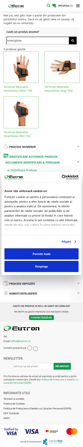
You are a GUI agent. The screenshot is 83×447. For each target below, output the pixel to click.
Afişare (66, 241)
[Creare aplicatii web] (52, 441)
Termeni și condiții (13, 398)
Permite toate (42, 253)
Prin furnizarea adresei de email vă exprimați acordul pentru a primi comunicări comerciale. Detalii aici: (40, 379)
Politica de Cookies (14, 403)
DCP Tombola (11, 413)
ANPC (6, 418)
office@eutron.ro (20, 341)
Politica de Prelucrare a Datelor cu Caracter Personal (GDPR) (37, 408)
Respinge (41, 266)
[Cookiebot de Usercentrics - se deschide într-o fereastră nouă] (62, 177)
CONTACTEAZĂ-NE (41, 317)
